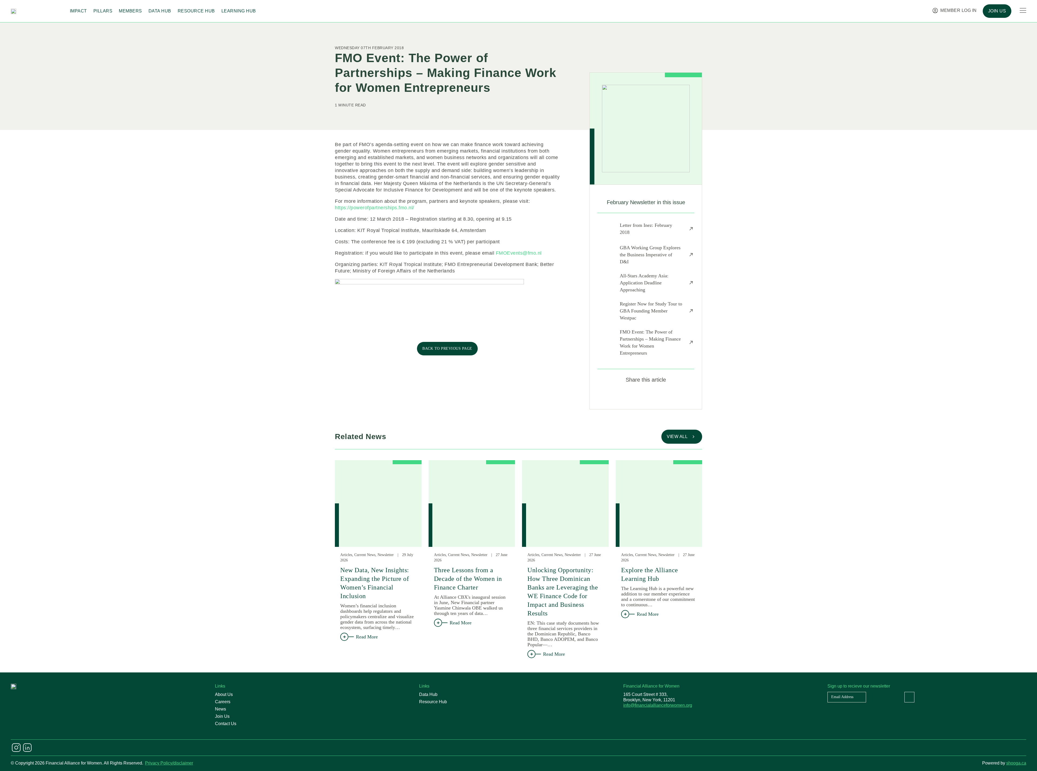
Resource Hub (196, 11)
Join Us (222, 716)
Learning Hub (238, 11)
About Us (224, 694)
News (220, 709)
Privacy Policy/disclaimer (169, 763)
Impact (78, 11)
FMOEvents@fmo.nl (519, 253)
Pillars (103, 11)
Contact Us (225, 723)
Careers (222, 701)
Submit (909, 697)
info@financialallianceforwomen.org (657, 705)
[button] (627, 395)
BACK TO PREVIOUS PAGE (447, 348)
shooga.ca (1016, 763)
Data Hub (160, 11)
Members (130, 11)
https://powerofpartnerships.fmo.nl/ (374, 207)
